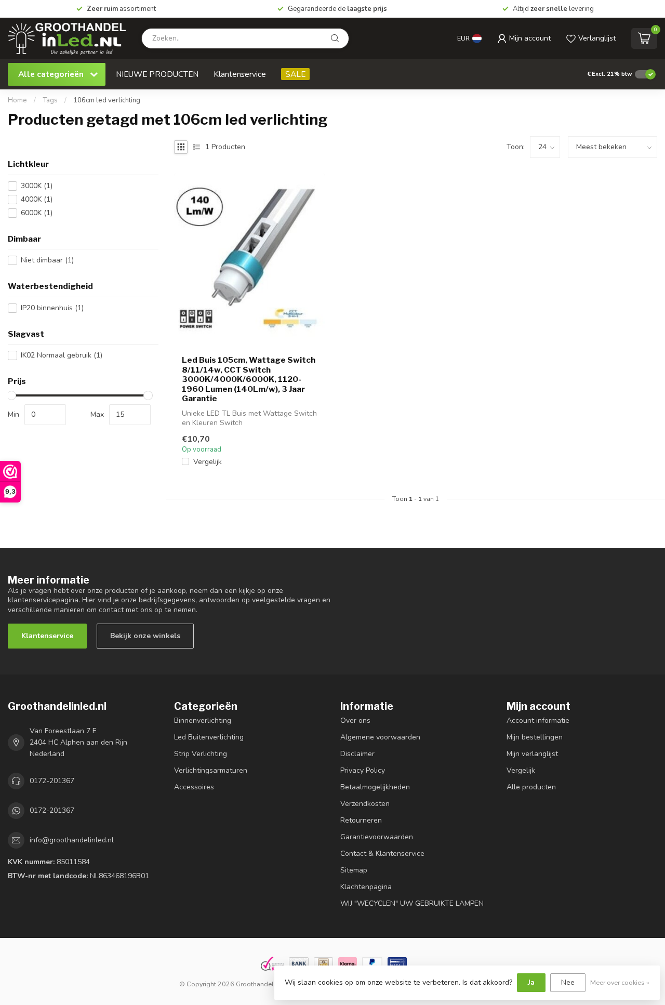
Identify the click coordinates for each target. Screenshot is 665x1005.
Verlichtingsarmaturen (210, 770)
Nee (568, 982)
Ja (531, 982)
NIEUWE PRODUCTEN (157, 74)
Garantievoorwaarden (376, 837)
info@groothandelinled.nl (72, 840)
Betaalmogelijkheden (375, 787)
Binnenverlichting (202, 720)
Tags (50, 100)
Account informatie (538, 720)
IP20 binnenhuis (52, 308)
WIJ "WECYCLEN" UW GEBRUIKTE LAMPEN (412, 903)
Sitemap (353, 870)
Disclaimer (357, 754)
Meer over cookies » (619, 982)
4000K (36, 199)
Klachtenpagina (366, 887)
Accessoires (194, 787)
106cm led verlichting (106, 100)
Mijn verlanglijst (532, 754)
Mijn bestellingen (535, 737)
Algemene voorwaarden (380, 737)
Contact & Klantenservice (382, 853)
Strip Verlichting (200, 754)
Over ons (355, 720)
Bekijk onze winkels (145, 636)
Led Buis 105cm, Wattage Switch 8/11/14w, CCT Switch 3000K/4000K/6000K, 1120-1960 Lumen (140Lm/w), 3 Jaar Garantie (248, 379)
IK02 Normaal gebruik (61, 355)
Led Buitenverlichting (209, 737)
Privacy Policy (362, 770)
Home (17, 100)
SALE (295, 74)
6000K (36, 213)
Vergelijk (207, 462)
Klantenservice (240, 74)
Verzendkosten (365, 804)
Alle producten (531, 787)
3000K (36, 186)
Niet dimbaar (47, 260)
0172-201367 (52, 781)
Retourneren (361, 820)
